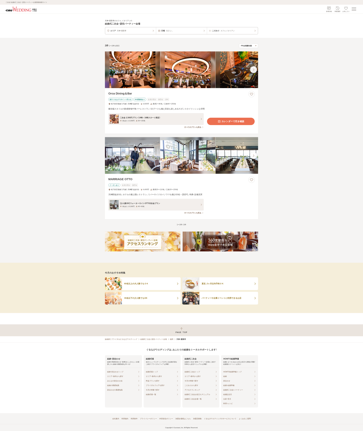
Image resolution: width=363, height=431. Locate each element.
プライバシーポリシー (148, 419)
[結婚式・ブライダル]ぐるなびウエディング (121, 339)
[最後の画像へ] (253, 69)
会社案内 (115, 419)
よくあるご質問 (245, 419)
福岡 (171, 339)
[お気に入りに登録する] (251, 94)
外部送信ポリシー (166, 419)
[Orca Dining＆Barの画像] (181, 69)
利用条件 (134, 419)
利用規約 (125, 419)
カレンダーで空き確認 (232, 121)
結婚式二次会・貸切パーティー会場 (153, 339)
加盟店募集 (197, 419)
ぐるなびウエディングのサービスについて (220, 419)
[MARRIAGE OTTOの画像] (181, 155)
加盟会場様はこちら (183, 419)
